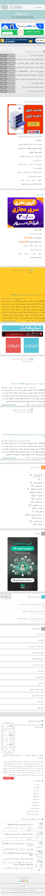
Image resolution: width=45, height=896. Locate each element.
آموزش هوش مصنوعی (36, 689)
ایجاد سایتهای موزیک (19, 299)
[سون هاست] (22, 34)
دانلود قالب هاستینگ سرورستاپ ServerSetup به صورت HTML (18, 854)
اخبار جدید (40, 671)
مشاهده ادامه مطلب (7, 320)
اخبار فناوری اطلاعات (36, 489)
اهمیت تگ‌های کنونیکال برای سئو (33, 87)
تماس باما (36, 790)
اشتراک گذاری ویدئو (24, 441)
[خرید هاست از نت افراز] (22, 336)
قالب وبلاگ (39, 511)
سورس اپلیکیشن (37, 505)
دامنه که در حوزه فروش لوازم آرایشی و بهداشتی (29, 79)
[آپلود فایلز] (22, 28)
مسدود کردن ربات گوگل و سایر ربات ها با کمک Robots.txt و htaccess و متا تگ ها (18, 864)
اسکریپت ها (7, 299)
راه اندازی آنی (37, 160)
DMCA (29, 883)
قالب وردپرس (40, 677)
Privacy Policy (36, 883)
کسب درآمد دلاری (38, 665)
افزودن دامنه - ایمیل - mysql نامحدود (30, 144)
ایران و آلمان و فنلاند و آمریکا (33, 246)
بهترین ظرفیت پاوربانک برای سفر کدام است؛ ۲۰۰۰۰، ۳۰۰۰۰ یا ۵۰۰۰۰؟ (22, 59)
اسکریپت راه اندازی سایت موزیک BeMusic (24, 295)
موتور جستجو (8, 387)
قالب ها (40, 508)
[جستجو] (5, 7)
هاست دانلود (5, 892)
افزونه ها (39, 495)
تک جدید (41, 683)
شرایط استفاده (35, 808)
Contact (24, 883)
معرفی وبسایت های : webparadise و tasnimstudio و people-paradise (22, 72)
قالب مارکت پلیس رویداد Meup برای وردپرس (31, 604)
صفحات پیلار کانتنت (37, 83)
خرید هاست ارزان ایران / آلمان (34, 101)
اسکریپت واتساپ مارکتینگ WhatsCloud (33, 611)
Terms (42, 883)
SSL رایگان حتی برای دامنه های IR (31, 156)
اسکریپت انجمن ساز (37, 55)
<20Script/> (22, 14)
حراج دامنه (40, 702)
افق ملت (41, 640)
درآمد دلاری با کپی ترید (36, 646)
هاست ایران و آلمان (36, 234)
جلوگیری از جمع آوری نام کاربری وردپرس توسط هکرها (19, 834)
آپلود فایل (41, 708)
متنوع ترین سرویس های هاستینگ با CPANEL (30, 138)
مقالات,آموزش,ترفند (36, 515)
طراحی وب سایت (38, 892)
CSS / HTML (36, 477)
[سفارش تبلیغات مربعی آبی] (31, 352)
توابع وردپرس (35, 802)
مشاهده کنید (7, 778)
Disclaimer (22, 885)
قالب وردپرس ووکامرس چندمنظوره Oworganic (20, 825)
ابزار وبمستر (38, 486)
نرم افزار (39, 518)
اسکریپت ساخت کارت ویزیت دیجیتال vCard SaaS (30, 618)
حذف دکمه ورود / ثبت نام (36, 91)
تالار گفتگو (36, 796)
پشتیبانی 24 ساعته (36, 250)
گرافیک (40, 524)
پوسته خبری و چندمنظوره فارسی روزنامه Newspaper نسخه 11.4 (18, 845)
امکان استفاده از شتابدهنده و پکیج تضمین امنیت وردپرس (30, 174)
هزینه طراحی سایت (38, 652)
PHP (39, 479)
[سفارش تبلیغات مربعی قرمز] (13, 352)
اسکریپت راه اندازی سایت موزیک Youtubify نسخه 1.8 (28, 384)
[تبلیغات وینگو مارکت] (23, 590)
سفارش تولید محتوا (37, 659)
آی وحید (30, 892)
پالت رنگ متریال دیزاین (33, 811)
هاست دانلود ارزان (38, 695)
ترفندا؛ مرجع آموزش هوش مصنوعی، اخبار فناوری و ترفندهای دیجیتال (22, 64)
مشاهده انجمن (5, 51)
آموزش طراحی (37, 475)
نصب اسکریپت (35, 805)
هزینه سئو (40, 634)
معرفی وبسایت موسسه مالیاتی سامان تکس (30, 67)
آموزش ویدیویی (37, 482)
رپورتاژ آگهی (38, 502)
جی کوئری (39, 498)
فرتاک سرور (40, 195)
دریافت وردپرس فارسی (32, 814)
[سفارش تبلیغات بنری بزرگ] (22, 330)
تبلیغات (37, 784)
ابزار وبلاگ (36, 793)
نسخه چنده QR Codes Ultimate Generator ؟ (29, 75)
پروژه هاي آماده (37, 521)
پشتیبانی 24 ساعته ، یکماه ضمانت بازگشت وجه (30, 166)
